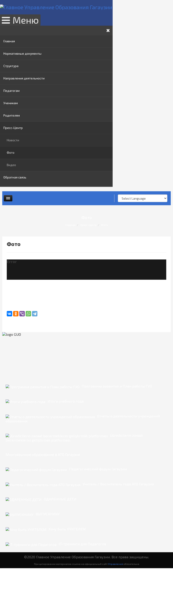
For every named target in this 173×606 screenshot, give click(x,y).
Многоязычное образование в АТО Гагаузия (43, 454)
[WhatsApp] (28, 313)
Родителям (11, 115)
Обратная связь (14, 177)
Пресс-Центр (13, 128)
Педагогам (11, 90)
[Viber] (22, 313)
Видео (11, 165)
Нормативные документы (22, 53)
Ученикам (10, 103)
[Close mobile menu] (108, 30)
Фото (10, 152)
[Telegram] (34, 313)
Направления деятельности (24, 78)
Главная (9, 41)
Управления (115, 563)
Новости (13, 140)
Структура (10, 66)
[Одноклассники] (15, 313)
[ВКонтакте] (9, 313)
